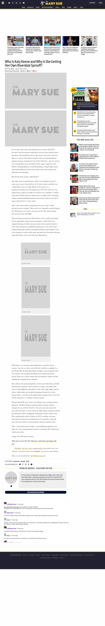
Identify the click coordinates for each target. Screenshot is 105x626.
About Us (25, 555)
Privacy (38, 555)
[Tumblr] (20, 4)
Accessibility (55, 555)
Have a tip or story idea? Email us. (87, 213)
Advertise (32, 555)
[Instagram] (16, 4)
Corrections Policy (89, 555)
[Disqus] (36, 522)
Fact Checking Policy (45, 557)
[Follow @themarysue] (9, 4)
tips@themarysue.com (38, 456)
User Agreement (64, 555)
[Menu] (3, 3)
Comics (57, 7)
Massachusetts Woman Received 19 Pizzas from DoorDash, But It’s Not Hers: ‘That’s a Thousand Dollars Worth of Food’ (89, 200)
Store (81, 7)
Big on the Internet (47, 7)
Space (63, 7)
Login (100, 3)
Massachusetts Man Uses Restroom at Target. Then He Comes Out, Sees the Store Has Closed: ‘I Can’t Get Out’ (87, 131)
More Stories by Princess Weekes (35, 492)
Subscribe (92, 3)
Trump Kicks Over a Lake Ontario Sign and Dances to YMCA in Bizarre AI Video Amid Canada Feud (89, 156)
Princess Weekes (10, 68)
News (23, 7)
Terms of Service (46, 555)
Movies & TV (30, 7)
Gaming (69, 7)
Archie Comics (16, 461)
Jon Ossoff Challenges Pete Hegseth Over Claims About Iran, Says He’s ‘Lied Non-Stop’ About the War (33, 50)
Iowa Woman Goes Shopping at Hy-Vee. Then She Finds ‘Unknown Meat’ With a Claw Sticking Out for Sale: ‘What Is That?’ (89, 178)
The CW (27, 461)
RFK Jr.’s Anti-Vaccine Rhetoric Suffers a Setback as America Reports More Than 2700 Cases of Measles (70, 50)
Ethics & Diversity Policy (76, 555)
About (75, 7)
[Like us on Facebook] (12, 4)
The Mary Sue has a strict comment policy (29, 448)
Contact (62, 557)
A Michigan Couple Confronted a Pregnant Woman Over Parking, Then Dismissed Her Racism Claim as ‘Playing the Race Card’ (15, 51)
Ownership (55, 557)
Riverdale (23, 461)
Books (38, 7)
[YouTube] (23, 4)
